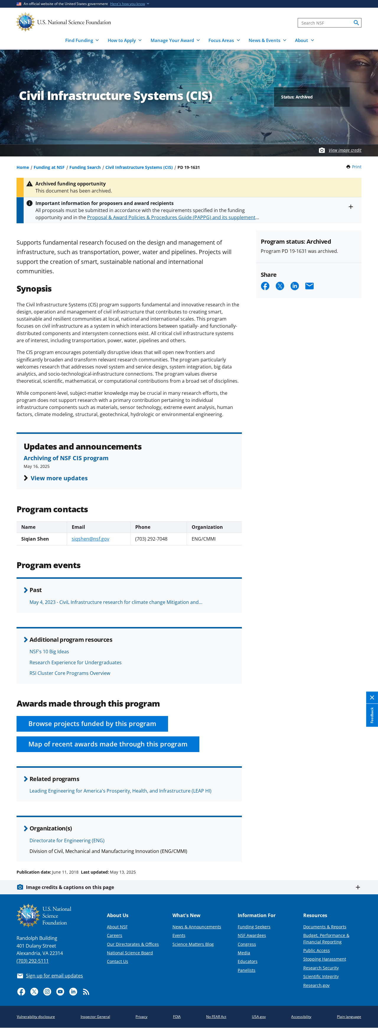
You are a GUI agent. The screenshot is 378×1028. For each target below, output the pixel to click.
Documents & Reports (324, 927)
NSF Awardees (252, 935)
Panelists (246, 970)
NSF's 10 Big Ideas (49, 651)
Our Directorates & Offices (133, 944)
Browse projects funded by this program (92, 723)
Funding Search (85, 167)
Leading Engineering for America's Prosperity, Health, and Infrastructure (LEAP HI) (120, 791)
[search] (356, 22)
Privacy (141, 1016)
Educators (248, 961)
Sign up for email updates (54, 975)
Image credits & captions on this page (70, 887)
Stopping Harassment (324, 959)
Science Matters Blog (193, 944)
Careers (114, 935)
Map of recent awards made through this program (108, 744)
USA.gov (259, 1016)
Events (178, 935)
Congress (247, 944)
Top (365, 849)
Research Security (321, 968)
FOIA (177, 1016)
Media (244, 953)
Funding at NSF (49, 167)
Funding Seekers (254, 927)
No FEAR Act (216, 1016)
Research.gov (316, 985)
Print (356, 166)
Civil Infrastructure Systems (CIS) (139, 167)
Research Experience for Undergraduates (76, 662)
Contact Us (117, 961)
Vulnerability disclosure (36, 1016)
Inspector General (95, 1016)
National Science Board (130, 953)
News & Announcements (196, 927)
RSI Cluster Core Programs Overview (70, 673)
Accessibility (301, 1016)
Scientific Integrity (321, 976)
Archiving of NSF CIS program (66, 458)
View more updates (59, 478)
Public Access (316, 950)
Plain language (349, 1016)
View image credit (345, 150)
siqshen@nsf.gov (90, 539)
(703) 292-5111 (33, 961)
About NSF (117, 927)
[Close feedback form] (372, 698)
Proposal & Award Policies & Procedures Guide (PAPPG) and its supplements (172, 217)
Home (23, 167)
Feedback (371, 715)
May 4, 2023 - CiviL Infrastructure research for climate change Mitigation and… (116, 602)
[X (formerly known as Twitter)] (34, 991)
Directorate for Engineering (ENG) (67, 840)
